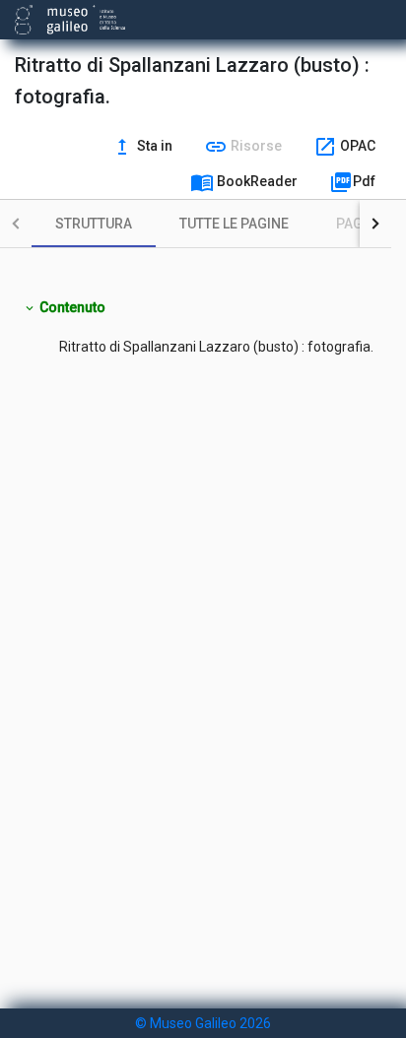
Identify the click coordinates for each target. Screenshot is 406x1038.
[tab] (94, 223)
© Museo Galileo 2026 (203, 1023)
